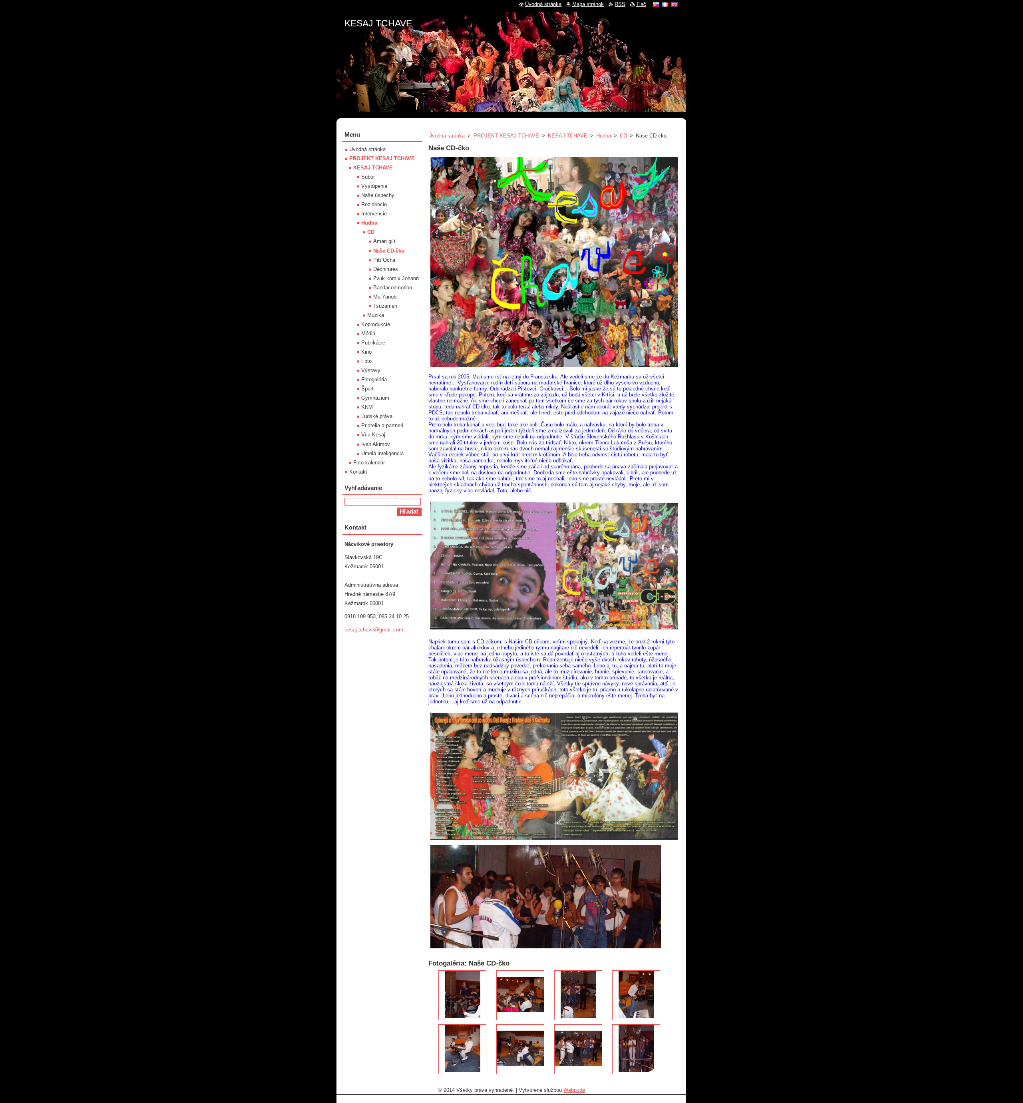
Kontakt (358, 472)
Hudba (603, 136)
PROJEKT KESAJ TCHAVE (506, 136)
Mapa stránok (588, 4)
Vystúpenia (374, 186)
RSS (620, 4)
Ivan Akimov (375, 444)
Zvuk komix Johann (396, 278)
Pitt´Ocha (384, 260)
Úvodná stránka (446, 136)
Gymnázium (375, 398)
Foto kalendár (369, 463)
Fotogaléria (374, 379)
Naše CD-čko (388, 251)
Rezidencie (374, 204)
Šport (367, 389)
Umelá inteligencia (382, 453)
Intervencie (374, 214)
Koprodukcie (375, 324)
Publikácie (373, 343)
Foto (366, 361)
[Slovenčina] (656, 4)
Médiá (368, 333)
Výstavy (370, 370)
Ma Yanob (384, 297)
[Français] (665, 4)
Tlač (641, 4)
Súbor (368, 177)
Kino (366, 352)
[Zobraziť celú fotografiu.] (462, 995)
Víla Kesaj (373, 435)
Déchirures (385, 269)
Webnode (574, 1090)
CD (623, 136)
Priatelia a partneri (382, 425)
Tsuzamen (385, 306)
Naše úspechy (377, 195)
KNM (367, 407)
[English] (674, 4)
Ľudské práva (376, 416)
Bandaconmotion (392, 288)
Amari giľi (384, 241)
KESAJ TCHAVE (567, 136)
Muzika (375, 315)
